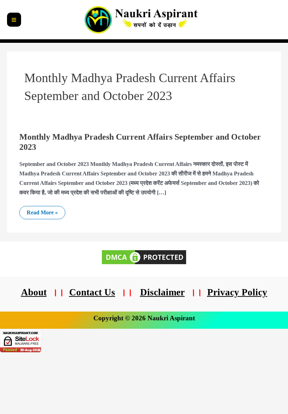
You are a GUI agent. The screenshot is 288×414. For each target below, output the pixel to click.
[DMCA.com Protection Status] (144, 256)
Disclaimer (162, 292)
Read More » (42, 211)
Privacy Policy (237, 292)
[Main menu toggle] (14, 20)
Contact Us (92, 292)
